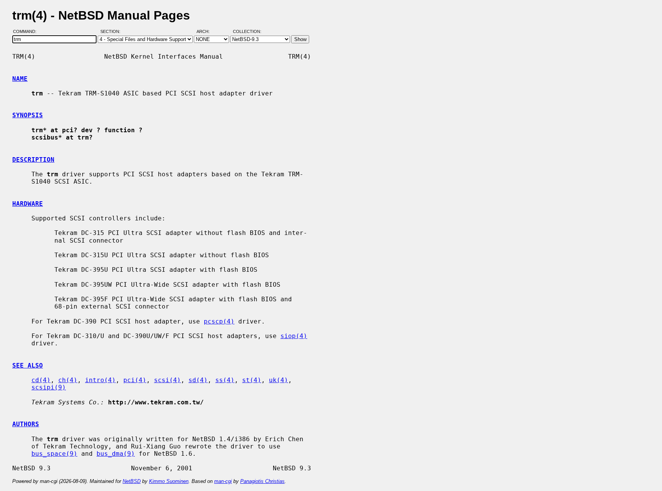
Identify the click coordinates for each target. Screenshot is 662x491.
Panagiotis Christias (262, 481)
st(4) (251, 380)
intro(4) (100, 380)
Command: (27, 32)
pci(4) (134, 380)
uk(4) (278, 380)
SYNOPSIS (27, 115)
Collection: (247, 32)
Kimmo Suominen (168, 481)
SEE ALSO (27, 365)
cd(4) (41, 380)
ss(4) (224, 380)
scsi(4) (167, 380)
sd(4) (198, 380)
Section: (112, 32)
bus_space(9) (54, 453)
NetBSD (132, 481)
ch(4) (67, 380)
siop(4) (293, 336)
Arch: (206, 32)
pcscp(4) (219, 321)
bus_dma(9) (116, 453)
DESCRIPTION (33, 159)
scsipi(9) (48, 387)
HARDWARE (27, 203)
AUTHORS (25, 424)
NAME (20, 78)
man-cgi (223, 481)
